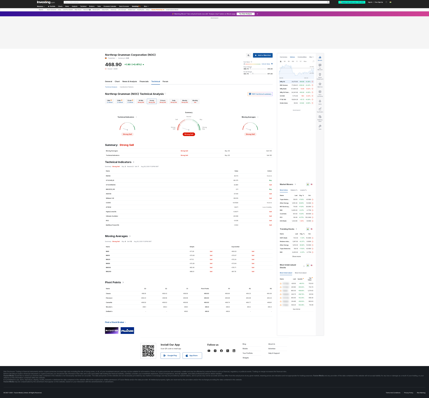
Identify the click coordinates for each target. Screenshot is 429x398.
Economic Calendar (110, 6)
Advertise (271, 349)
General (108, 81)
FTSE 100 (283, 99)
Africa (147, 10)
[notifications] (386, 2)
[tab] (109, 101)
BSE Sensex (284, 85)
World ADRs (96, 10)
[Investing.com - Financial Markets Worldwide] (46, 2)
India (59, 10)
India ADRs (105, 10)
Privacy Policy (408, 393)
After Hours (78, 10)
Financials (144, 81)
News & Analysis (129, 81)
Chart (117, 81)
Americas (113, 10)
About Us (271, 344)
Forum (165, 81)
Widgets (246, 358)
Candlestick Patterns (127, 87)
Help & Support (274, 353)
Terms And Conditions (393, 393)
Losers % (303, 190)
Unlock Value (266, 64)
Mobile (245, 349)
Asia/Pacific (140, 10)
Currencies (283, 57)
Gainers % (294, 190)
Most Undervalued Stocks (288, 266)
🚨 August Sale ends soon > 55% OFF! (352, 2)
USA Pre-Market (68, 10)
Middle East (131, 10)
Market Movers (286, 184)
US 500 (282, 96)
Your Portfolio (248, 353)
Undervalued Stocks (172, 10)
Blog (244, 344)
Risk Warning (421, 393)
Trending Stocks (287, 229)
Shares (41, 10)
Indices (292, 57)
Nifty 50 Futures (285, 92)
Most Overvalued (300, 273)
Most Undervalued (286, 273)
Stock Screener (124, 6)
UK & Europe (122, 10)
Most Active (284, 190)
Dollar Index (284, 103)
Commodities (302, 57)
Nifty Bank (283, 89)
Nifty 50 (282, 81)
